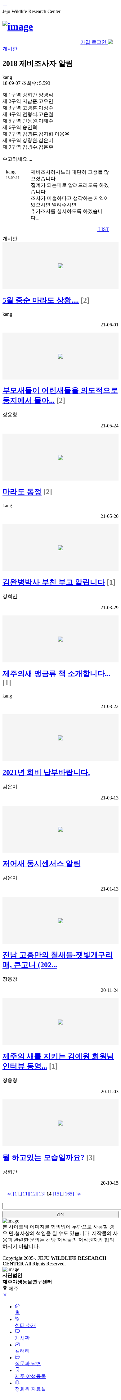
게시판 (9, 48)
